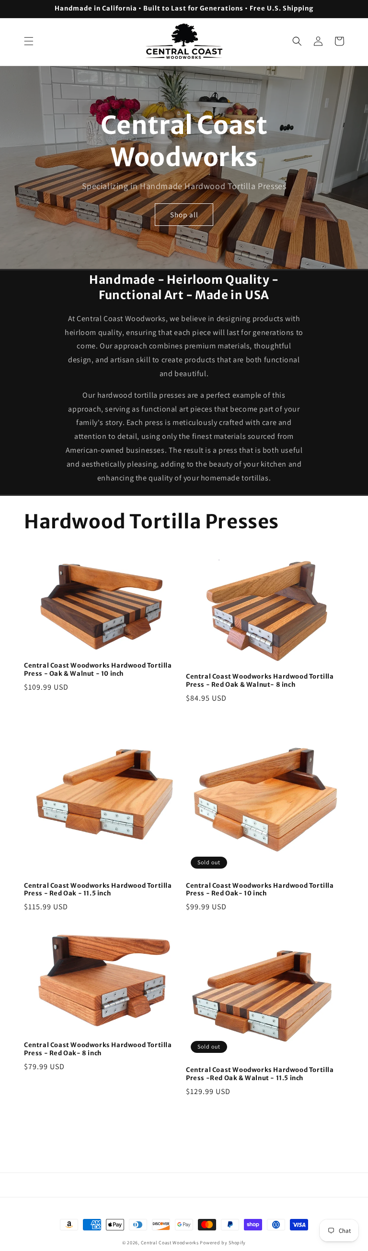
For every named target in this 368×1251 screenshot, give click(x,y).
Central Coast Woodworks (170, 1243)
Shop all (184, 214)
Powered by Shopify (223, 1243)
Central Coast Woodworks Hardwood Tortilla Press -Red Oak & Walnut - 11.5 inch (260, 1074)
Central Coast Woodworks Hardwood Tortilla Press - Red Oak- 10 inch (260, 890)
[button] (28, 41)
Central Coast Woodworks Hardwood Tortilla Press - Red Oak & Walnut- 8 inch (260, 681)
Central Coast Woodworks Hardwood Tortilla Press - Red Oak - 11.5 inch (98, 890)
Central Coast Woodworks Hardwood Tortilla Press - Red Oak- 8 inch (98, 1049)
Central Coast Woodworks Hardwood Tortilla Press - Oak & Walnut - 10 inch (98, 670)
